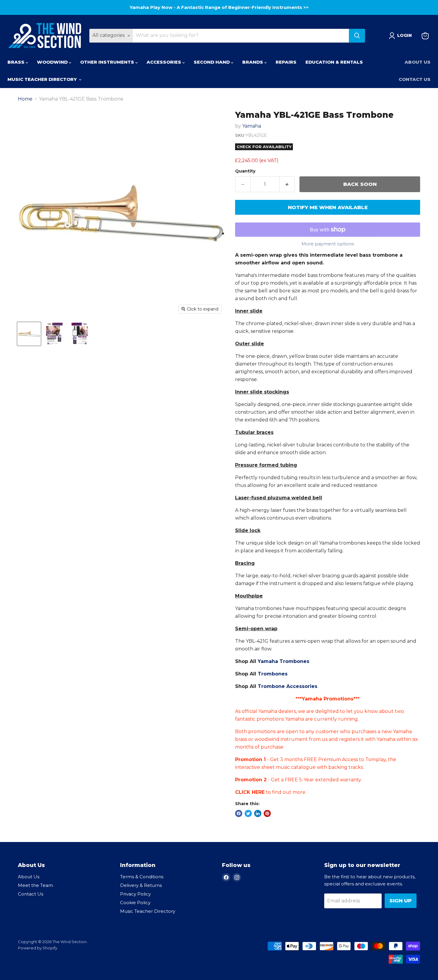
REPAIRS (286, 62)
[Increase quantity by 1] (287, 184)
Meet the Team (35, 885)
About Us (418, 62)
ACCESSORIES (164, 62)
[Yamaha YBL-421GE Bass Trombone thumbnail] (29, 334)
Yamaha (251, 126)
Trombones (273, 674)
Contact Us (415, 79)
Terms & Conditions (141, 876)
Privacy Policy (135, 894)
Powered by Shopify (37, 947)
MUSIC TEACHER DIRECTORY (42, 79)
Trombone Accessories (287, 686)
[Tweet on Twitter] (248, 813)
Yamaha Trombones (283, 661)
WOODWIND (53, 62)
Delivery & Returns (141, 885)
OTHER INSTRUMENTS (107, 62)
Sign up (400, 901)
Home (25, 99)
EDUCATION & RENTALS (334, 62)
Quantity (245, 171)
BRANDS (253, 62)
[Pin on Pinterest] (267, 813)
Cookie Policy (135, 902)
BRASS (16, 62)
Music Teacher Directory (147, 911)
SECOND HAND (212, 62)
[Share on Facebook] (238, 813)
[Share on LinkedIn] (257, 813)
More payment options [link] (328, 243)
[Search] (357, 36)
